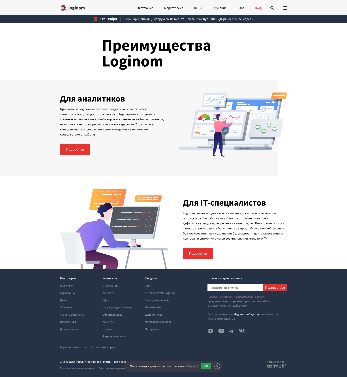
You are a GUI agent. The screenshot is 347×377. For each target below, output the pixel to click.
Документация (69, 329)
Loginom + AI (68, 293)
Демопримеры (154, 314)
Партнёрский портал (102, 347)
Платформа (145, 8)
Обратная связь (112, 314)
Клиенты (108, 322)
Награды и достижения (117, 307)
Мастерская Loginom (158, 322)
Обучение (219, 8)
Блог (240, 8)
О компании (110, 286)
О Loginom (66, 286)
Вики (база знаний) (157, 300)
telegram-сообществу (246, 314)
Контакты (108, 293)
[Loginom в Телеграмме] (231, 330)
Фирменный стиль (114, 336)
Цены (198, 8)
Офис (106, 300)
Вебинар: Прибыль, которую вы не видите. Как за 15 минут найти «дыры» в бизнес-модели (188, 19)
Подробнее (75, 149)
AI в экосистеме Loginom (160, 293)
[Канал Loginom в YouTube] (221, 330)
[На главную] (72, 8)
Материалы (152, 329)
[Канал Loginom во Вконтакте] (210, 331)
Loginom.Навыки (70, 347)
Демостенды (68, 322)
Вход (258, 8)
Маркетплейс (173, 8)
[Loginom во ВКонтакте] (242, 330)
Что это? (192, 366)
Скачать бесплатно (72, 314)
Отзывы (107, 329)
